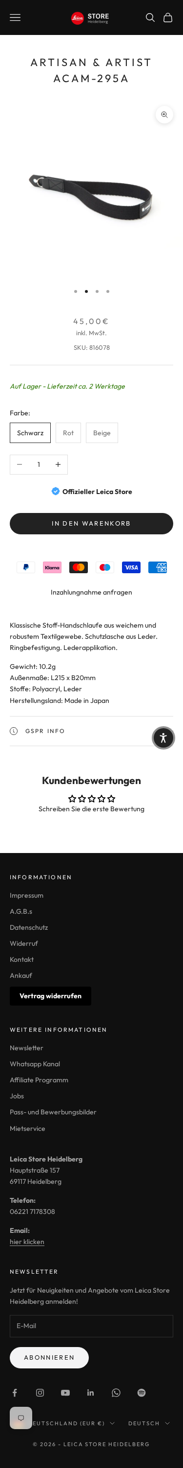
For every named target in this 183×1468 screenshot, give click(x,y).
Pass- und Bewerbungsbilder (53, 1112)
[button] (163, 738)
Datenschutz (29, 927)
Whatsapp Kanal (35, 1063)
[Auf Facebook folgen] (15, 1393)
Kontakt (22, 959)
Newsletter (26, 1047)
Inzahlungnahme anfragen (91, 592)
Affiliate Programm (39, 1079)
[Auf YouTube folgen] (65, 1393)
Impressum (26, 895)
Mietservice (27, 1128)
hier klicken (27, 1241)
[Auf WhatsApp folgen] (116, 1393)
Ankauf (21, 975)
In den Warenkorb (91, 523)
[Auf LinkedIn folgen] (91, 1393)
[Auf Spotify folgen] (141, 1393)
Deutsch (144, 1423)
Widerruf (24, 943)
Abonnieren (49, 1357)
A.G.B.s (21, 911)
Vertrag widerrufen (50, 995)
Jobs (17, 1096)
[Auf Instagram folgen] (40, 1393)
